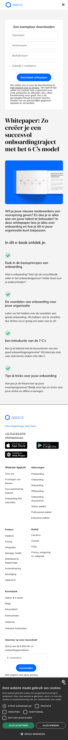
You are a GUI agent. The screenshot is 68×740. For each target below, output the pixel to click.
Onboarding (37, 479)
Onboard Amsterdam (16, 628)
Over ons (9, 473)
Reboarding (37, 485)
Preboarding (37, 473)
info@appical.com (14, 437)
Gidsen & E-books (14, 597)
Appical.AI (10, 579)
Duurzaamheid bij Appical (14, 491)
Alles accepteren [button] (18, 725)
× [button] (64, 684)
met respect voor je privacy (24, 87)
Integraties (10, 547)
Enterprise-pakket (40, 517)
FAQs (34, 546)
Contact (35, 540)
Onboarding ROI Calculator (13, 500)
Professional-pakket (41, 512)
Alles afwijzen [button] (51, 725)
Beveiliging (10, 574)
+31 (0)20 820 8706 (15, 433)
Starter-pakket (38, 506)
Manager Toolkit (13, 553)
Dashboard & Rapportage (12, 560)
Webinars (10, 622)
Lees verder (56, 699)
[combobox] (64, 681)
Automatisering (13, 568)
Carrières (35, 535)
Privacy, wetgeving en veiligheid (41, 554)
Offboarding (37, 491)
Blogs (8, 603)
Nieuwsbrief (11, 609)
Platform (9, 535)
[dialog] (34, 708)
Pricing (8, 541)
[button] (63, 5)
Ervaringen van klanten (13, 481)
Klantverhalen (12, 615)
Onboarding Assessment (37, 498)
